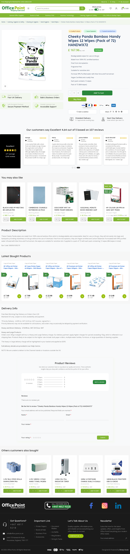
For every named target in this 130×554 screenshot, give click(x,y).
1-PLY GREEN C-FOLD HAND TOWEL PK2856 (37, 480)
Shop (113, 2)
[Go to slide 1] (72, 167)
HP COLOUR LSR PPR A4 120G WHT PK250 (115, 209)
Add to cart (99, 93)
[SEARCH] (82, 8)
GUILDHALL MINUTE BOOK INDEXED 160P (88, 209)
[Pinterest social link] (116, 111)
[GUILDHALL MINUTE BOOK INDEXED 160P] (90, 195)
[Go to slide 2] (75, 167)
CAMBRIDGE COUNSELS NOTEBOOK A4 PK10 (38, 209)
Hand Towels (33, 484)
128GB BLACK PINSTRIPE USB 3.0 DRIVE (116, 480)
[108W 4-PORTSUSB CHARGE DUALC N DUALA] (91, 467)
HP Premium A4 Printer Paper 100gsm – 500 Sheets (75, 267)
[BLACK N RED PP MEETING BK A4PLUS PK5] (13, 195)
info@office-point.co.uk (15, 533)
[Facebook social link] (111, 111)
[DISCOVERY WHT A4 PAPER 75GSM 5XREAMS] (64, 195)
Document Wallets (55, 527)
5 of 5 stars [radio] (40, 437)
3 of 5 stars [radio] (37, 437)
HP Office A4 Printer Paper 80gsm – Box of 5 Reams (54, 267)
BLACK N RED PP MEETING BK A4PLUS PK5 (13, 209)
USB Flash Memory (113, 484)
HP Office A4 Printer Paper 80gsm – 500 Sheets (11, 267)
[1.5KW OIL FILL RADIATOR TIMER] (65, 467)
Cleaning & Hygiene (32, 22)
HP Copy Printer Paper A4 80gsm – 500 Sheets (33, 267)
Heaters (58, 484)
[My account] (116, 8)
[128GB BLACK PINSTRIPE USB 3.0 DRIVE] (117, 467)
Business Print (41, 533)
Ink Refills (54, 532)
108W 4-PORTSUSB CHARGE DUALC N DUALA (90, 480)
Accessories (85, 484)
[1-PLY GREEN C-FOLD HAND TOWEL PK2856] (39, 467)
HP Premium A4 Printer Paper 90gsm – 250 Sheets (117, 267)
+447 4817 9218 (61, 506)
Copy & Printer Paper (9, 263)
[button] (18, 219)
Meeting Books (8, 213)
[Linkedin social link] (119, 111)
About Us (104, 2)
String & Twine (56, 539)
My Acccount (125, 2)
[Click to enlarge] (5, 86)
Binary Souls (124, 550)
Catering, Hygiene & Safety (15, 22)
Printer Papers (41, 526)
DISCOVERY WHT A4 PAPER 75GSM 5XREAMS (63, 209)
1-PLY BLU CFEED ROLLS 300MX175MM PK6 (12, 480)
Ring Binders (56, 536)
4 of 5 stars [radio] (38, 437)
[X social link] (113, 111)
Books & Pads (41, 530)
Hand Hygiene (45, 22)
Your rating (26, 437)
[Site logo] (13, 8)
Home (3, 22)
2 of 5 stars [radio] (35, 437)
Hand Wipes (55, 22)
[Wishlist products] (110, 8)
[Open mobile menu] (28, 8)
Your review (26, 424)
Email (68, 415)
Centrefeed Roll (8, 484)
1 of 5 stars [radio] (33, 437)
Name (24, 415)
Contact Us (74, 536)
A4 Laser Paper (59, 213)
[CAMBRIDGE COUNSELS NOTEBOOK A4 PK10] (39, 195)
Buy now (77, 99)
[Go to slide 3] (78, 167)
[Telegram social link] (121, 111)
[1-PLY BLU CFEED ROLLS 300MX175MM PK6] (13, 467)
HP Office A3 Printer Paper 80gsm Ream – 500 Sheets (95, 267)
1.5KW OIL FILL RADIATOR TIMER (62, 480)
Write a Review (99, 382)
